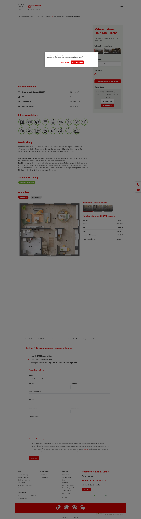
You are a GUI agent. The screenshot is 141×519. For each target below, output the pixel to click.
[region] (71, 59)
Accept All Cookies (77, 62)
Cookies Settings (64, 62)
